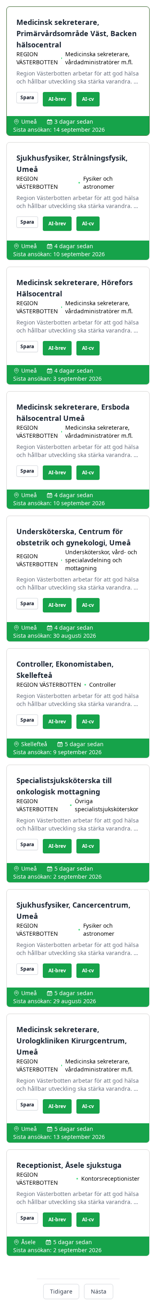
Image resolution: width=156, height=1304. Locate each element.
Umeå (29, 121)
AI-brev (57, 99)
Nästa (98, 1291)
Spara (27, 97)
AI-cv (88, 99)
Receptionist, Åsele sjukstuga (69, 1165)
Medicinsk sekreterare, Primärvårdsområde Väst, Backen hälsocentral (76, 33)
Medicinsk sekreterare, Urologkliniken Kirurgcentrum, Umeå (71, 1040)
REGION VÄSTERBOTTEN (37, 58)
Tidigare (61, 1291)
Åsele (28, 1242)
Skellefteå (34, 744)
